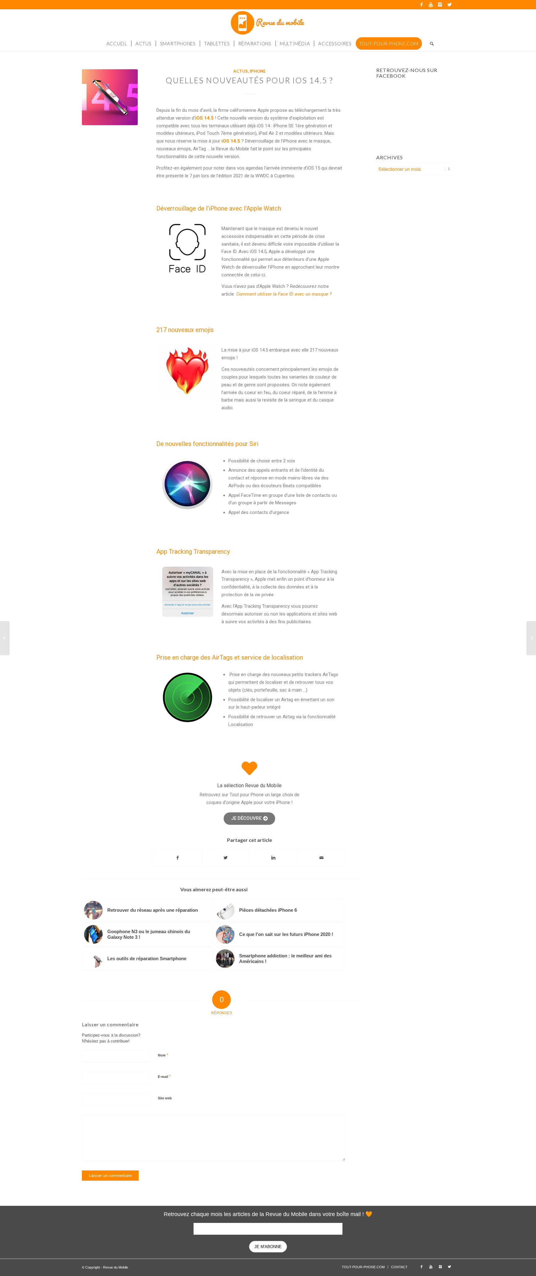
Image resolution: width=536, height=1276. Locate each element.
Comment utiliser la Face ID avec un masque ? (284, 294)
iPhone (258, 71)
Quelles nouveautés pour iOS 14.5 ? (249, 80)
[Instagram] (440, 4)
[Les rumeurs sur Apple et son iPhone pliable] (5, 638)
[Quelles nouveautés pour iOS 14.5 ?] (110, 97)
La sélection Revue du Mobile (249, 785)
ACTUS (240, 71)
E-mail (164, 1076)
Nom (163, 1055)
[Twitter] (449, 4)
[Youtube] (430, 4)
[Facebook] (421, 4)
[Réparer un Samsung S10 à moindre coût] (531, 638)
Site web (165, 1098)
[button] (249, 818)
